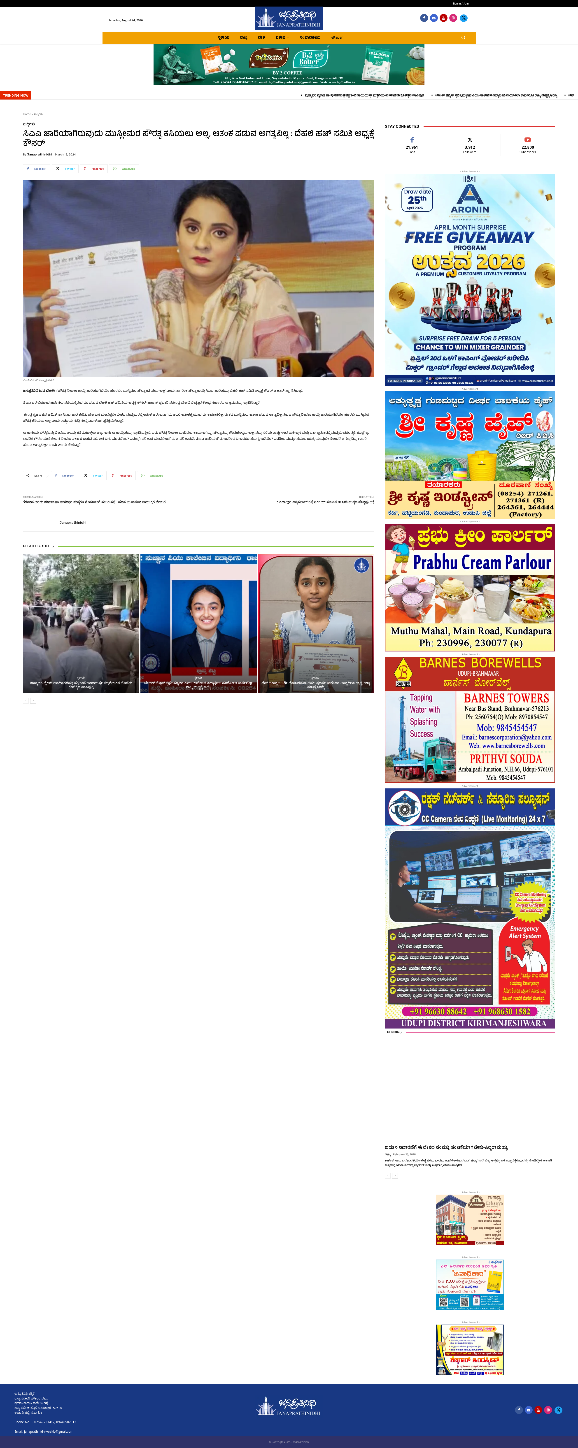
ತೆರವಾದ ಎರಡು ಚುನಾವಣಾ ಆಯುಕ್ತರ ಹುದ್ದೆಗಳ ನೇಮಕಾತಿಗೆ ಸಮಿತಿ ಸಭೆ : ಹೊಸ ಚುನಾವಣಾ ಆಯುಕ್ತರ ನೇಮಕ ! (95, 502)
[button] (463, 37)
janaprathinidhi (39, 154)
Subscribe (528, 137)
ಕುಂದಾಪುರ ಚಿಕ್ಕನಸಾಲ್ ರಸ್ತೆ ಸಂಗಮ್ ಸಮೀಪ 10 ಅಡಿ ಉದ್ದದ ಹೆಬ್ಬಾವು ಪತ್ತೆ (325, 502)
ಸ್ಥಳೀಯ (81, 678)
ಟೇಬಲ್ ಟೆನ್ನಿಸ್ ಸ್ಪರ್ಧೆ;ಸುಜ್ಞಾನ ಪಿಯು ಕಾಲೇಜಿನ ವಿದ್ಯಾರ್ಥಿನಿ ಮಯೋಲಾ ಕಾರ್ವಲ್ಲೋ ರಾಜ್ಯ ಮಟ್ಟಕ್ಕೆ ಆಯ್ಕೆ (301, 95)
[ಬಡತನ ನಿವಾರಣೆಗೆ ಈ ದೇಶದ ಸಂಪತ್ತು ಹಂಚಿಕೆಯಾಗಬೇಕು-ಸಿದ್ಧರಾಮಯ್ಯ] (470, 1091)
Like (412, 137)
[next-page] (33, 701)
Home (27, 114)
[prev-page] (26, 701)
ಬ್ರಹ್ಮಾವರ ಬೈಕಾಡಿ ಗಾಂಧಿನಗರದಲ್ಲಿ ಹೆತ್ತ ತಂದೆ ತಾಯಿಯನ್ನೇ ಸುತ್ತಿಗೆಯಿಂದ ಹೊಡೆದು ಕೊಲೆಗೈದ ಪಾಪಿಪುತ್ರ (169, 95)
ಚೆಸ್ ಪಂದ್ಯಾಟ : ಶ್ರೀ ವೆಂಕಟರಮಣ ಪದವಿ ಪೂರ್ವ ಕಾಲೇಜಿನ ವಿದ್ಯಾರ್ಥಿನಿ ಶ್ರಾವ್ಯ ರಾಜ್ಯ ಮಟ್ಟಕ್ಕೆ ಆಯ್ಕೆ (430, 95)
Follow (470, 137)
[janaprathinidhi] (289, 18)
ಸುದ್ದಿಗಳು (38, 114)
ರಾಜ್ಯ (388, 1155)
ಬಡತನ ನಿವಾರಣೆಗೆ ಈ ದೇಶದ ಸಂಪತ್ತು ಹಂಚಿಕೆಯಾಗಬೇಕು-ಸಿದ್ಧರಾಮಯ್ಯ (446, 1148)
